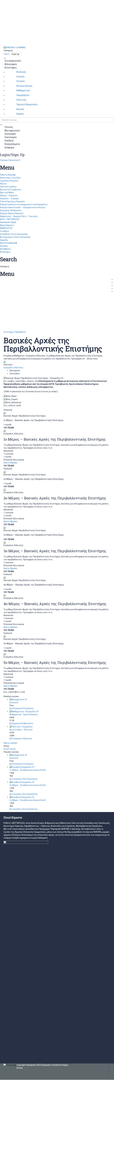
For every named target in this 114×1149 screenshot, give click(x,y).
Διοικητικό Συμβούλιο (10, 189)
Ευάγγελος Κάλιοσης (13, 367)
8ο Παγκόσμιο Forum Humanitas (15, 237)
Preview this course (14, 459)
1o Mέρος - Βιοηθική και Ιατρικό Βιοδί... (28, 770)
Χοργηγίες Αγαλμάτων (11, 210)
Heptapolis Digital (8, 222)
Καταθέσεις (5, 249)
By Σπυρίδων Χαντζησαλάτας (24, 779)
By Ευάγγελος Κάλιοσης (21, 738)
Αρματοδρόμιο (7, 225)
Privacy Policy (63, 1113)
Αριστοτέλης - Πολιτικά (21, 729)
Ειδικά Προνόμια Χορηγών (12, 201)
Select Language (8, 175)
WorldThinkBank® (8, 243)
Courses (4, 160)
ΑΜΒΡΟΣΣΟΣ (6, 228)
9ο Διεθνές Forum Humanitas (14, 234)
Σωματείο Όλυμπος (9, 180)
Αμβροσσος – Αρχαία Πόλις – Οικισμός (19, 216)
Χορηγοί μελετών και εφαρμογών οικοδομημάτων (24, 204)
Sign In (23, 1144)
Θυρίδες (4, 246)
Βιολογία (14, 702)
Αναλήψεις (5, 252)
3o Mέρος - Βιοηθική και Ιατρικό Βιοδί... (28, 800)
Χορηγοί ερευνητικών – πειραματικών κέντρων (22, 207)
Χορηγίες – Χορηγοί (9, 198)
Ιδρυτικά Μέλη (7, 192)
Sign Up (16, 1144)
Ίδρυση (3, 183)
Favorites (14, 160)
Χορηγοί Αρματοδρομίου (11, 213)
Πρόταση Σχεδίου (8, 186)
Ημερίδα (4, 240)
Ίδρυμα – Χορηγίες (9, 195)
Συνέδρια (4, 231)
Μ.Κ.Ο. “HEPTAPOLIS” (10, 219)
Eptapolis (46, 1065)
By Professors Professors (22, 708)
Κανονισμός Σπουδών (10, 178)
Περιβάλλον (20, 332)
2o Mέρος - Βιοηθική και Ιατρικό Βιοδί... (28, 785)
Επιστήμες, (9, 332)
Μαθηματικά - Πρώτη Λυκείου (24, 714)
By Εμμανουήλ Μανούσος (21, 723)
